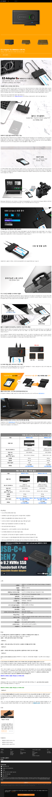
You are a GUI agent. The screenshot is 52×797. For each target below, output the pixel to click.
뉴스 (21, 751)
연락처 (2, 751)
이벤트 (3, 770)
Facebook (11, 751)
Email (2, 759)
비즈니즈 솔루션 (34, 752)
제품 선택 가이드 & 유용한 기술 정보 (9, 772)
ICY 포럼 (11, 754)
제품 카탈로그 (49, 752)
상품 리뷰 (33, 753)
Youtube (11, 752)
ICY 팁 (33, 751)
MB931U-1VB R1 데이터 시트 (8, 740)
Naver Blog (12, 753)
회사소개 (2, 752)
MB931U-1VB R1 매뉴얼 (7, 742)
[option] (26, 18)
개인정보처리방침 (23, 752)
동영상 (33, 754)
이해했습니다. (26, 794)
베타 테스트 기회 (5, 766)
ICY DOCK (48, 751)
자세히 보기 (3, 640)
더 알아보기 (13, 791)
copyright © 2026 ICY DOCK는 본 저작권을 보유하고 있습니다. (18, 785)
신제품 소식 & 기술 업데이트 (7, 768)
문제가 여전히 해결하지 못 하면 (8, 656)
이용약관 (21, 753)
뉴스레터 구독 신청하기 (36, 755)
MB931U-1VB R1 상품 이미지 (8, 744)
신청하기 (26, 782)
